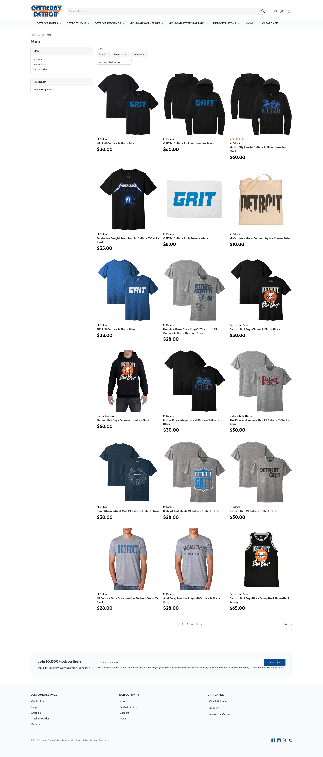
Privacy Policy (82, 740)
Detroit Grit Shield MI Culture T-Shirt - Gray (191, 511)
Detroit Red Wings (108, 23)
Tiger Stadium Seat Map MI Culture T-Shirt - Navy (128, 511)
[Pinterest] (291, 740)
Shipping (36, 712)
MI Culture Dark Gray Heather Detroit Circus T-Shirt (127, 600)
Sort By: (103, 61)
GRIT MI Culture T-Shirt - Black (116, 143)
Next (287, 624)
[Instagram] (279, 740)
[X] (285, 740)
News (123, 718)
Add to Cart (195, 202)
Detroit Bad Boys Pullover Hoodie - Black (123, 420)
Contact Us (37, 701)
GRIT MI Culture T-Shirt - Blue (116, 329)
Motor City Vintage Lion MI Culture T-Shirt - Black (191, 422)
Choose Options (128, 107)
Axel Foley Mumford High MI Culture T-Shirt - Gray (191, 600)
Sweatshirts (40, 64)
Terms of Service (98, 740)
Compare (127, 101)
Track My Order (40, 718)
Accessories (40, 69)
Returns (35, 724)
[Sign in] (281, 11)
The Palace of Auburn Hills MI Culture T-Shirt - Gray (259, 422)
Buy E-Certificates (220, 714)
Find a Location (128, 707)
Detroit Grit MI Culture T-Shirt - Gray (254, 511)
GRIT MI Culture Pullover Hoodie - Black (188, 143)
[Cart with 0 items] (289, 11)
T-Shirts (38, 59)
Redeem (214, 708)
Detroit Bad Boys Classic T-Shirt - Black (255, 329)
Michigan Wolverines (145, 23)
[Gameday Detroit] (46, 11)
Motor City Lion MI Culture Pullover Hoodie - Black (258, 149)
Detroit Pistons (224, 23)
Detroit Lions (76, 23)
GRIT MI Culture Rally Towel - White (185, 238)
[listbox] (120, 61)
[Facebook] (273, 740)
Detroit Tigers (47, 23)
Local (249, 23)
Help (34, 707)
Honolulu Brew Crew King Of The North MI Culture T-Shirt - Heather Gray (190, 331)
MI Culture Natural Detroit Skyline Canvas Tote (260, 238)
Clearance (270, 23)
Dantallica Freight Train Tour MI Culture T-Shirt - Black (128, 240)
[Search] (263, 11)
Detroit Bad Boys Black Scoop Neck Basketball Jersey (259, 600)
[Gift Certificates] (274, 11)
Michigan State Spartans (187, 23)
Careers (124, 712)
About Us (125, 701)
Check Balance (218, 701)
